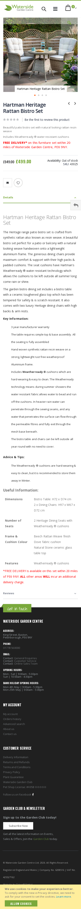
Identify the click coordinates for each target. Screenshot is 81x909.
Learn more (63, 896)
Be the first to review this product (47, 120)
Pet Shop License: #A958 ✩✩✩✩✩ (24, 787)
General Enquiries (25, 658)
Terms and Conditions (16, 767)
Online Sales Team (26, 663)
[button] (69, 26)
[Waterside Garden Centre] (18, 8)
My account (10, 714)
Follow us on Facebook (17, 794)
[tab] (40, 197)
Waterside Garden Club (17, 782)
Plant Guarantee (13, 777)
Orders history (12, 719)
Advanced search (14, 724)
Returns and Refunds (16, 762)
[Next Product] (75, 103)
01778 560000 (11, 648)
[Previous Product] (69, 103)
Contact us (9, 734)
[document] (41, 897)
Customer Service (25, 661)
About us (8, 729)
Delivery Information (15, 757)
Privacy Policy (11, 772)
